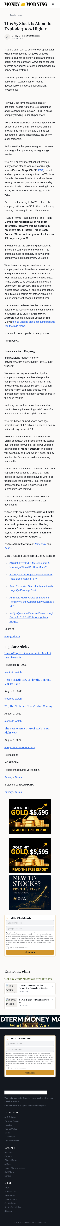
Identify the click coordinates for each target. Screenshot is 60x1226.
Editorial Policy (10, 1160)
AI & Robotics (10, 1117)
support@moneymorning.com (33, 1105)
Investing (8, 1125)
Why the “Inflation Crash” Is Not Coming (28, 706)
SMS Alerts (9, 1172)
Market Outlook (11, 1129)
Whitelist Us (9, 1195)
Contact (7, 1176)
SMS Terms (12, 942)
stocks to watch (13, 672)
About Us (8, 1152)
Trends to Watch (11, 1140)
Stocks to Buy (27, 747)
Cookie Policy (10, 1203)
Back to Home (15, 15)
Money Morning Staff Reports (33, 979)
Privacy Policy (49, 940)
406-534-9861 (10, 1105)
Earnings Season (12, 1121)
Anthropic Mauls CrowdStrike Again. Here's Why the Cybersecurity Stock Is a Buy (31, 601)
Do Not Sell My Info (12, 1207)
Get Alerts (30, 952)
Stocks (7, 1133)
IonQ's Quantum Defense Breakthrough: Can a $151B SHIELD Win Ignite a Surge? (31, 617)
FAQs (6, 1187)
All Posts (8, 1164)
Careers (8, 1156)
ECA (40, 170)
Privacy (8, 777)
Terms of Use (10, 1191)
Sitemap (8, 1211)
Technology (9, 1137)
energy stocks (12, 636)
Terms (18, 777)
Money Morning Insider (14, 1168)
